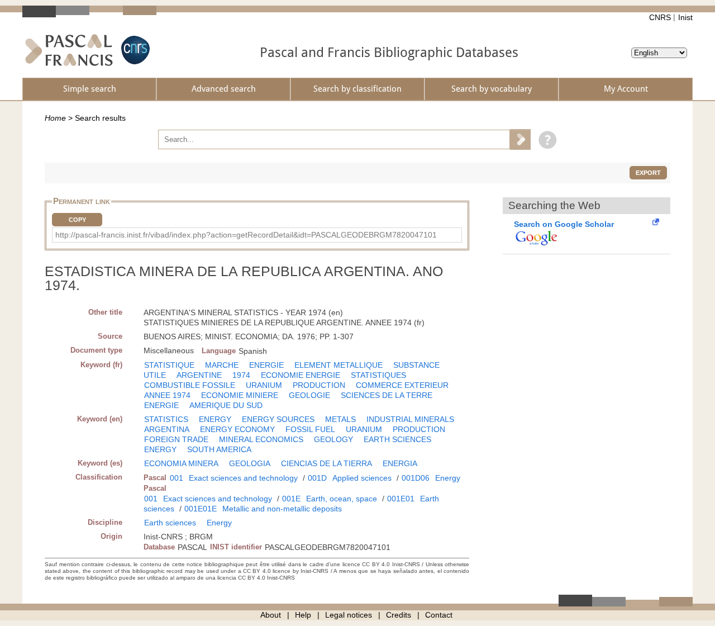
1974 (241, 375)
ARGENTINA (166, 429)
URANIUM (264, 385)
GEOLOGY (333, 439)
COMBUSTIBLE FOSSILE (189, 385)
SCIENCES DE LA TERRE (386, 395)
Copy (77, 219)
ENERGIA (400, 463)
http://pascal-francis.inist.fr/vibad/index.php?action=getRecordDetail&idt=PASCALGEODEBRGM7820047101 (246, 234)
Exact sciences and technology (243, 477)
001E (291, 498)
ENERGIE (266, 365)
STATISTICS (166, 419)
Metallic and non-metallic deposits (282, 508)
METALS (340, 419)
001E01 (400, 498)
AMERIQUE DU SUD (226, 405)
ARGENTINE (199, 375)
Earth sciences (170, 522)
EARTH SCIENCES (397, 439)
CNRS (660, 17)
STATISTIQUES (378, 375)
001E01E (200, 508)
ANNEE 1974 (167, 395)
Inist (685, 17)
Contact (438, 614)
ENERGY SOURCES (278, 419)
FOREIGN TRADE (176, 439)
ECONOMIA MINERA (181, 463)
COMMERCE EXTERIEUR (402, 385)
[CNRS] (134, 50)
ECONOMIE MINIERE (239, 395)
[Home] (69, 50)
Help (303, 614)
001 (176, 477)
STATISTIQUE (169, 365)
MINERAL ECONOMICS (261, 439)
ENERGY (215, 419)
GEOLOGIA (249, 463)
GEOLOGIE (309, 395)
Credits (398, 614)
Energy (447, 477)
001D (317, 477)
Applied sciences (362, 477)
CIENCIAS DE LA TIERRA (326, 463)
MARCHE (222, 365)
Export (648, 172)
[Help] (545, 139)
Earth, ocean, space (341, 498)
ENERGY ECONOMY (237, 429)
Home (55, 117)
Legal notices (348, 614)
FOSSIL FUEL (310, 429)
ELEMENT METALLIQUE (338, 365)
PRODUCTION (319, 385)
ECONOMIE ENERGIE (300, 375)
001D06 (416, 477)
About (270, 614)
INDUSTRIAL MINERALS (410, 419)
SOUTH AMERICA (219, 449)
